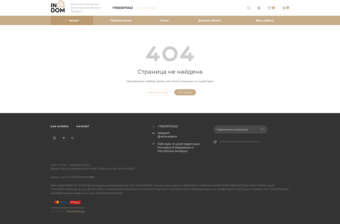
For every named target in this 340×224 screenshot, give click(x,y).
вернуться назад (158, 92)
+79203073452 (122, 8)
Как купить (59, 126)
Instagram (54, 138)
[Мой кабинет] (258, 8)
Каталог (82, 126)
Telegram (63, 138)
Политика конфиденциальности (239, 142)
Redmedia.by (75, 211)
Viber (72, 138)
